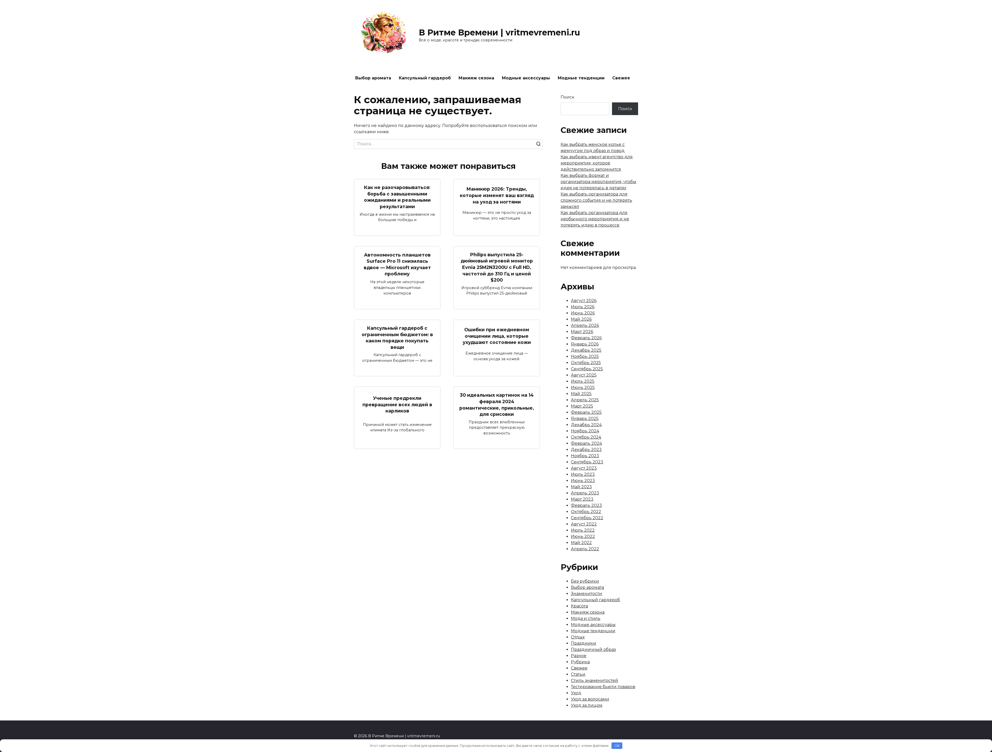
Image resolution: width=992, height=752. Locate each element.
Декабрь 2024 (586, 424)
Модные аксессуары (526, 78)
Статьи (578, 674)
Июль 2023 (583, 474)
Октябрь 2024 (586, 437)
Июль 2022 (583, 530)
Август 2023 (584, 468)
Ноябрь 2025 (585, 356)
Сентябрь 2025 (587, 368)
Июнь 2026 (583, 313)
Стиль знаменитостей (594, 680)
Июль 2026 (582, 306)
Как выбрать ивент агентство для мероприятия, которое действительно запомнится (597, 163)
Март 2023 (582, 499)
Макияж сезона (476, 78)
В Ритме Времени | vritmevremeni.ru (499, 32)
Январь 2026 (585, 344)
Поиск (568, 97)
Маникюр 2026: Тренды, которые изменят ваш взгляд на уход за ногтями (497, 195)
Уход (576, 692)
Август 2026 (583, 300)
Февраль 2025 (586, 412)
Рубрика (580, 661)
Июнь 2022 (583, 536)
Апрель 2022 (585, 548)
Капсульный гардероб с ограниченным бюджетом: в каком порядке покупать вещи (397, 337)
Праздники (583, 643)
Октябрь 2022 (586, 511)
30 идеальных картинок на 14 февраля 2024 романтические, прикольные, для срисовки (496, 404)
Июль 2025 (582, 381)
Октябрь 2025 (586, 362)
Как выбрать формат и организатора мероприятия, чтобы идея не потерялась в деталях (598, 181)
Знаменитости (586, 593)
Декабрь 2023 (586, 449)
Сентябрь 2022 (587, 517)
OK (617, 745)
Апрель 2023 (585, 493)
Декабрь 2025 (586, 350)
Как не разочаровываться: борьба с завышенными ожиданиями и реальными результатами (397, 197)
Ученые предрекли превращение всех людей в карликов (397, 404)
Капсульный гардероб (425, 78)
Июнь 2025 (583, 387)
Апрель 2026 (585, 325)
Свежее (621, 78)
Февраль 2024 (586, 443)
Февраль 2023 (586, 505)
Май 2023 (581, 486)
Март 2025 (582, 406)
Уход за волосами (590, 699)
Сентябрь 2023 (587, 462)
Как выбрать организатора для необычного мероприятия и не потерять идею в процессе (595, 219)
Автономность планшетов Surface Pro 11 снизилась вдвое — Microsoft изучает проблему (397, 264)
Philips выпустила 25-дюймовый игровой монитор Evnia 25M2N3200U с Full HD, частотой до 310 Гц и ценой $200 (497, 267)
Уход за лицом (586, 705)
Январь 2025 (585, 418)
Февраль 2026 (586, 337)
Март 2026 (582, 331)
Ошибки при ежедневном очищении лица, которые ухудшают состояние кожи (497, 336)
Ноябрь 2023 (585, 455)
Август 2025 (583, 375)
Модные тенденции (581, 78)
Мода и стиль (585, 618)
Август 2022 (584, 524)
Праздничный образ (593, 649)
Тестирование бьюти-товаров (603, 686)
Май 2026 (581, 319)
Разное (578, 655)
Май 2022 (581, 542)
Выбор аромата (373, 78)
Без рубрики (585, 581)
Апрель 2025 (585, 399)
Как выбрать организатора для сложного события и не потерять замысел (596, 200)
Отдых (578, 637)
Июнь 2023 (583, 480)
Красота (579, 606)
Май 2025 (581, 393)
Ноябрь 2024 (585, 430)
